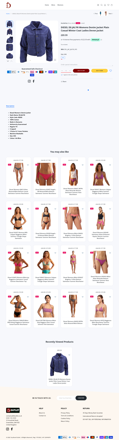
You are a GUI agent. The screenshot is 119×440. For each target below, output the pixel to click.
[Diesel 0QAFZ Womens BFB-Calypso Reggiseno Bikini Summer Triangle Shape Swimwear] (18, 218)
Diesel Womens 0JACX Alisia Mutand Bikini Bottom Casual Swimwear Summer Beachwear (18, 191)
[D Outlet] (8, 5)
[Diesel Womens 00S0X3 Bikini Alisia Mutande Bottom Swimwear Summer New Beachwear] (100, 262)
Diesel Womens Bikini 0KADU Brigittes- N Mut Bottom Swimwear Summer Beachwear (73, 235)
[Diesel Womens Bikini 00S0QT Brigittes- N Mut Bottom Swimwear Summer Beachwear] (73, 262)
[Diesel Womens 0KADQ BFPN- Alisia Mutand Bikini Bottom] (73, 306)
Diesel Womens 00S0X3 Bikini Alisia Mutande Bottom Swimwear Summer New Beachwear (100, 279)
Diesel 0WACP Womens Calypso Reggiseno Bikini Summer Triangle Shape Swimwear (45, 279)
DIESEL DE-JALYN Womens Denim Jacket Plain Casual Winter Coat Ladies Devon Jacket (59, 381)
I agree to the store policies (70, 75)
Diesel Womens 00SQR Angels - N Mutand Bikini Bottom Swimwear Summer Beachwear (46, 235)
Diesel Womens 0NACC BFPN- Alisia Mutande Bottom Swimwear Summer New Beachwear (73, 191)
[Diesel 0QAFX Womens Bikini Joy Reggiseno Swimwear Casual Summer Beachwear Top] (18, 262)
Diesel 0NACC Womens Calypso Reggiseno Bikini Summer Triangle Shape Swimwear (100, 191)
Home (8, 13)
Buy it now (99, 70)
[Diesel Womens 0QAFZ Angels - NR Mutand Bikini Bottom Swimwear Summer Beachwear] (45, 174)
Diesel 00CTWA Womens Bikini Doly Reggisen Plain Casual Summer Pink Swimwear (46, 322)
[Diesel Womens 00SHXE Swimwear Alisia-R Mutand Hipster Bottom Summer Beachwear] (100, 218)
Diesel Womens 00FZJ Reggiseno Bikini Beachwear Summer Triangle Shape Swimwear (100, 322)
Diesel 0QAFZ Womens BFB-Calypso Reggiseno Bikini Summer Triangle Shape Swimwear (18, 235)
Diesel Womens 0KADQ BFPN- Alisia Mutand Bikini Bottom (73, 322)
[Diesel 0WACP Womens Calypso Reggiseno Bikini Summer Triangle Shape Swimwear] (45, 262)
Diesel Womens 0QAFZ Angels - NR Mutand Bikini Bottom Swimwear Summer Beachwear (46, 191)
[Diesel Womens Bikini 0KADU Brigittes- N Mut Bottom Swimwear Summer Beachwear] (73, 218)
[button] (8, 61)
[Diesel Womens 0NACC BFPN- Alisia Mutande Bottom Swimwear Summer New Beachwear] (73, 174)
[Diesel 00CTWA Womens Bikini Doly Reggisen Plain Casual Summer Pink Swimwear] (45, 306)
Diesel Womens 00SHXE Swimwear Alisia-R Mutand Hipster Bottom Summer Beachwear (100, 235)
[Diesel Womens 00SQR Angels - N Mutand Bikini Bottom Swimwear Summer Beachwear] (45, 218)
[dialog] (101, 5)
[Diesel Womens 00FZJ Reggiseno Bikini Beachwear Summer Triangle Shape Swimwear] (100, 306)
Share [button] (64, 81)
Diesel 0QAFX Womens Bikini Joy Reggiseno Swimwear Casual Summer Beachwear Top (18, 279)
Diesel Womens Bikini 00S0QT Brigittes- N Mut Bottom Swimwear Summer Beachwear (73, 279)
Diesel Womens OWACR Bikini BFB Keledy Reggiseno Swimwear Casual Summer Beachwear (18, 322)
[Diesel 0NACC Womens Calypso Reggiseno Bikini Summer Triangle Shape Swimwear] (100, 174)
